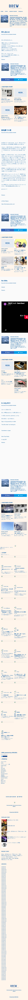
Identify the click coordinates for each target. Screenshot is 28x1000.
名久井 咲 (3, 768)
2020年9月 (3, 906)
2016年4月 (3, 978)
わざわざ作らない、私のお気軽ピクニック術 (7, 589)
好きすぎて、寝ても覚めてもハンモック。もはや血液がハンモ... (7, 635)
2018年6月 (3, 943)
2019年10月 (3, 921)
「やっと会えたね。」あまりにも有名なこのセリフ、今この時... (20, 271)
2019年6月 (3, 926)
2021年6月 (3, 894)
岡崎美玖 (3, 775)
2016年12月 (3, 967)
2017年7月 (3, 958)
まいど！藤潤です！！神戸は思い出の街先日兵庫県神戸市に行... (20, 637)
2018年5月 (3, 944)
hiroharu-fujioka (4, 777)
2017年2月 (3, 964)
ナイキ (15, 248)
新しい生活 (3, 714)
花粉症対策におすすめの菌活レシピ (20, 612)
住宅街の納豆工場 (11, 825)
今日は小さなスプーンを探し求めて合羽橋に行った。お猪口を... (20, 392)
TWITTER (20, 796)
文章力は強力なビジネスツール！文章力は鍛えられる (20, 373)
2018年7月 (3, 941)
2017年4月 (3, 962)
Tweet (21, 79)
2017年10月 (3, 953)
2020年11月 (3, 903)
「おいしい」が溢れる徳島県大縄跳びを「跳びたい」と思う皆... (7, 679)
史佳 (2, 767)
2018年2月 (3, 948)
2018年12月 (3, 934)
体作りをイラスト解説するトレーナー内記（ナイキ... (20, 251)
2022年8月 (3, 875)
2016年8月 (3, 972)
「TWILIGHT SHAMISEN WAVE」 (19, 569)
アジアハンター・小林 (5, 764)
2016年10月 (3, 970)
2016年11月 (3, 968)
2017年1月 (3, 966)
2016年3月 (3, 979)
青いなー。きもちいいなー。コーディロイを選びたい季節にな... (7, 535)
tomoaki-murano (4, 773)
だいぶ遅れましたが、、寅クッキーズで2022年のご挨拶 (20, 675)
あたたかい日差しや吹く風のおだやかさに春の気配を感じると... (7, 592)
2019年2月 (3, 932)
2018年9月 (3, 938)
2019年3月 (3, 930)
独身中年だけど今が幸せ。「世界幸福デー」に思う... (6, 611)
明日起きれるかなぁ (5, 117)
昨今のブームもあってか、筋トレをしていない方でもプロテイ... (20, 698)
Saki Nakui (3, 514)
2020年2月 (3, 915)
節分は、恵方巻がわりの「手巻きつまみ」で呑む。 (11, 854)
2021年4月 (3, 896)
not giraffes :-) (4, 533)
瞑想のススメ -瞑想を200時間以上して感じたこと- (7, 736)
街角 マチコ (3, 782)
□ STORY (3, 552)
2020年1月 (3, 917)
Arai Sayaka (16, 115)
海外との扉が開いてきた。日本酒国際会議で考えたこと (20, 655)
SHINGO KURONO (17, 98)
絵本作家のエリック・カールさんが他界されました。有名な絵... (7, 384)
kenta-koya (3, 769)
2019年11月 (3, 919)
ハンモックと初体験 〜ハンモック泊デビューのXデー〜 (7, 632)
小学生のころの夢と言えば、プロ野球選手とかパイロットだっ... (20, 518)
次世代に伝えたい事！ (5, 99)
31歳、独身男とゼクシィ (19, 533)
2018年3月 (3, 947)
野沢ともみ (3, 780)
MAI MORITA (3, 771)
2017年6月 (3, 959)
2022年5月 (3, 879)
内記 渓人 (3, 772)
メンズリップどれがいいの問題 (13, 842)
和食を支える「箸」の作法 (12, 820)
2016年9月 (3, 971)
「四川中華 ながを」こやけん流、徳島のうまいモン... (7, 676)
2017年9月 (3, 955)
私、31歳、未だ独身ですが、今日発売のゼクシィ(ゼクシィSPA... (20, 535)
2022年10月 (3, 872)
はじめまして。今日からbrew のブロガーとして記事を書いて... (20, 121)
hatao (2, 762)
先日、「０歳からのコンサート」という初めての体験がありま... (7, 573)
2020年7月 (3, 909)
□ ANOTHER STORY (7, 87)
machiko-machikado (18, 266)
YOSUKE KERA (4, 266)
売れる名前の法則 (17, 99)
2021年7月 (3, 892)
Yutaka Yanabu (4, 98)
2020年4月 (3, 913)
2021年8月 (3, 891)
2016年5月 (3, 977)
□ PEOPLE (4, 759)
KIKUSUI (3, 783)
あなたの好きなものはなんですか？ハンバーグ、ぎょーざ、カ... (20, 102)
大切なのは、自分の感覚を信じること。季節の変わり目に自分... (7, 119)
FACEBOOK (13, 796)
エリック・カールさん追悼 (6, 381)
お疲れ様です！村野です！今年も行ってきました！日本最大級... (20, 594)
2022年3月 (3, 881)
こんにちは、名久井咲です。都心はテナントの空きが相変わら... (7, 657)
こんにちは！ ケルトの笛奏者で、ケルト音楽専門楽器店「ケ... (7, 614)
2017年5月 (3, 960)
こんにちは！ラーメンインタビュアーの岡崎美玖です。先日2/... (20, 718)
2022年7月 (3, 876)
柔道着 (2, 267)
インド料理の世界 (4, 695)
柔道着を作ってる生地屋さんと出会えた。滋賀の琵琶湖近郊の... (7, 270)
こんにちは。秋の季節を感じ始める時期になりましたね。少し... (7, 102)
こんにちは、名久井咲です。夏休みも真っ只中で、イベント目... (7, 519)
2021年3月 (3, 898)
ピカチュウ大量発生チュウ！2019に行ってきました (7, 516)
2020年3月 (3, 914)
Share (8, 79)
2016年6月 (3, 975)
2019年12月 (3, 918)
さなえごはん (3, 761)
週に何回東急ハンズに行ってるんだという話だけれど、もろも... (7, 252)
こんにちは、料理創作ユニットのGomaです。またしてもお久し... (19, 678)
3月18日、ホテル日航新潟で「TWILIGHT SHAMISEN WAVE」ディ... (20, 572)
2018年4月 (3, 945)
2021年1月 (3, 900)
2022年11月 (3, 871)
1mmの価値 (3, 250)
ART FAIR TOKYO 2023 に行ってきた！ (20, 592)
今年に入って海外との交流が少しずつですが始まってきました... (20, 658)
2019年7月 (3, 925)
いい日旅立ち (4, 372)
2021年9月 (3, 890)
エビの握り (16, 390)
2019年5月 (3, 928)
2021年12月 (3, 885)
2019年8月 (3, 924)
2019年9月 (3, 922)
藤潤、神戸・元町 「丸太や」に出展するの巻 (20, 634)
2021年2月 (3, 899)
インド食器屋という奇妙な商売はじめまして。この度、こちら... (7, 697)
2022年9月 (3, 873)
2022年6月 (3, 877)
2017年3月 (3, 963)
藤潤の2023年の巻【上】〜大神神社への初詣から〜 (11, 855)
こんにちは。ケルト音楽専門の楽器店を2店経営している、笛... (20, 376)
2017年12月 (3, 951)
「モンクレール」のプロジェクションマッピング (7, 654)
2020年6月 (3, 910)
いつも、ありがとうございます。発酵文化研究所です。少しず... (20, 615)
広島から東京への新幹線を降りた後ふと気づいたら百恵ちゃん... (7, 375)
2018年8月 (3, 940)
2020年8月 (3, 907)
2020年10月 (3, 904)
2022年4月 (3, 880)
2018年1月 (3, 949)
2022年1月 (3, 884)
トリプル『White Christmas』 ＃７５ (9, 856)
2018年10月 (3, 937)
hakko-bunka (3, 765)
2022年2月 (3, 883)
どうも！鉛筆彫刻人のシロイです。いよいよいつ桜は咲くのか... (7, 739)
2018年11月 (3, 936)
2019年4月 (3, 929)
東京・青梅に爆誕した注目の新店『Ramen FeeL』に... (20, 715)
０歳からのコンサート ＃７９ (7, 570)
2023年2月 (3, 866)
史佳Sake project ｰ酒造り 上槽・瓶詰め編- (9, 858)
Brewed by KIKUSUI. (14, 812)
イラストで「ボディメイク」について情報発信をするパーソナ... (20, 253)
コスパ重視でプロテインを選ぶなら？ (20, 696)
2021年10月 (3, 888)
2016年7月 (3, 974)
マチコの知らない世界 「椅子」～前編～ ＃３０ (19, 268)
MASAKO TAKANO (4, 531)
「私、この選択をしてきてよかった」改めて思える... (20, 118)
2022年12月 (3, 869)
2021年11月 (3, 887)
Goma (2, 779)
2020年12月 (3, 902)
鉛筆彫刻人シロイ (4, 776)
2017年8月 (3, 956)
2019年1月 (3, 933)
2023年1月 (3, 868)
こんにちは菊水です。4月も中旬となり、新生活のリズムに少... (7, 717)
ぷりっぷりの (17, 515)
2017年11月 (3, 952)
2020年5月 (3, 911)
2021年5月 (3, 895)
